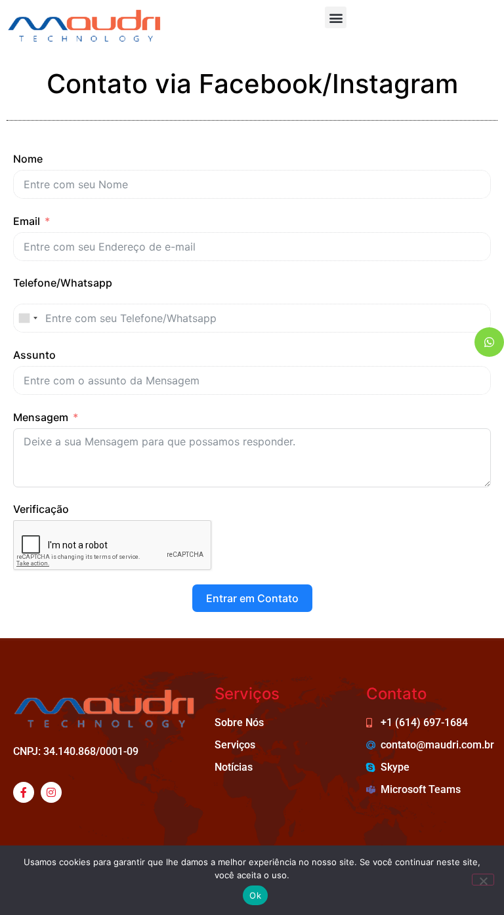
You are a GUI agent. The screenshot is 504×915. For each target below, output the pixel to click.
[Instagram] (51, 792)
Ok (255, 895)
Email (26, 221)
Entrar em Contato (252, 598)
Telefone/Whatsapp (62, 282)
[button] (335, 17)
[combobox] (27, 318)
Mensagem (40, 417)
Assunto (34, 354)
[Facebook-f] (23, 792)
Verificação (41, 509)
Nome (28, 158)
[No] (483, 879)
